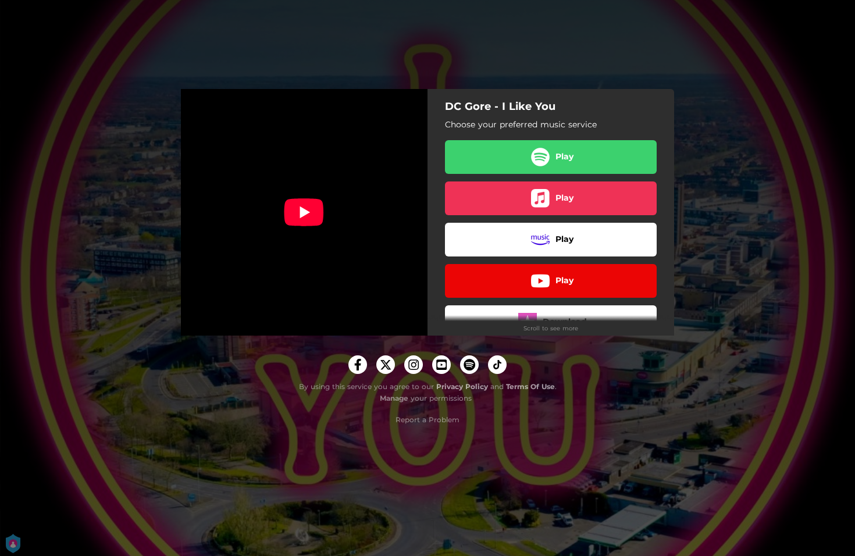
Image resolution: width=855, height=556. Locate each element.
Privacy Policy (462, 386)
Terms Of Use (530, 386)
